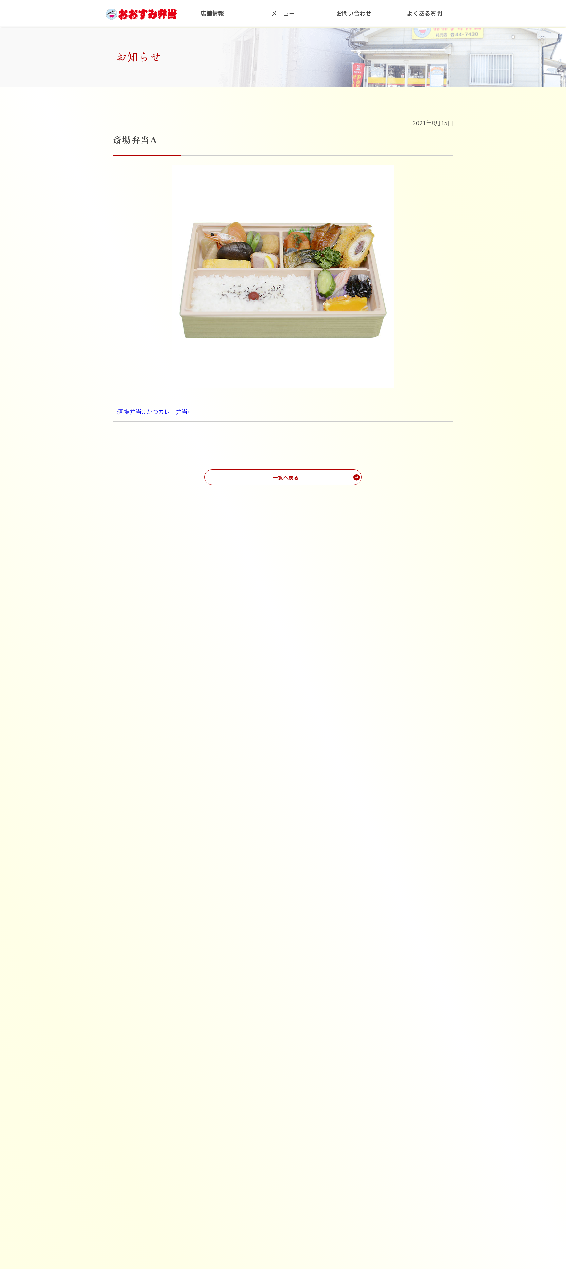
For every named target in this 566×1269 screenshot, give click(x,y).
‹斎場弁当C (130, 411)
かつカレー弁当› (167, 411)
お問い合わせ (353, 13)
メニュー (283, 13)
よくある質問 (424, 13)
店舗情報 (212, 13)
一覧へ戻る (286, 477)
